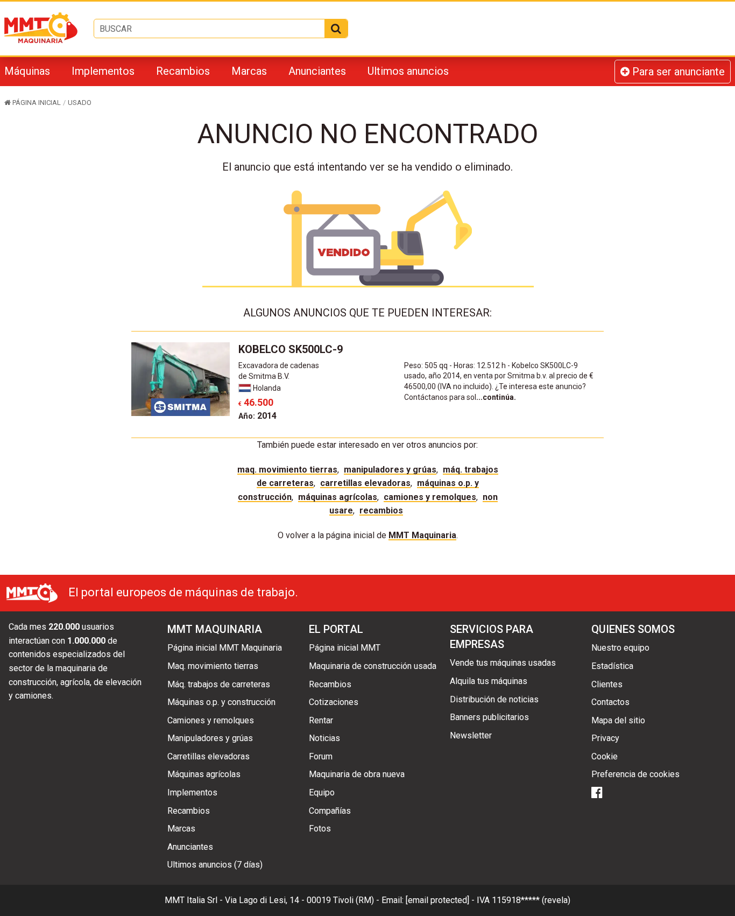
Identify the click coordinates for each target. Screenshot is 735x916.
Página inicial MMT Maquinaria (224, 648)
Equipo (322, 792)
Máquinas (27, 71)
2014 (257, 416)
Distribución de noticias (494, 699)
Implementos (103, 71)
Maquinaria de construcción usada (372, 666)
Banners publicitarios (489, 717)
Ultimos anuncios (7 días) (215, 864)
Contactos (610, 702)
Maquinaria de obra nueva (357, 774)
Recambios (183, 71)
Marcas (249, 71)
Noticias (324, 738)
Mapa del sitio (618, 720)
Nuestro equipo (620, 648)
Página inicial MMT (344, 648)
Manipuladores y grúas (390, 469)
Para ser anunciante (677, 71)
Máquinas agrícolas (337, 497)
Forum (321, 756)
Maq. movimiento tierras (287, 469)
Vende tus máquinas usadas (503, 663)
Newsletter (471, 735)
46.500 (255, 402)
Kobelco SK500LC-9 (290, 349)
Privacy (605, 738)
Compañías (330, 811)
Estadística (612, 666)
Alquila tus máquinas (488, 681)
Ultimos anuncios (408, 71)
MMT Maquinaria (422, 535)
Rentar (321, 720)
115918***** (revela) (531, 900)
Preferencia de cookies (635, 774)
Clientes (607, 684)
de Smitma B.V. (263, 376)
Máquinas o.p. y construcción (221, 702)
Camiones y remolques (430, 497)
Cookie (604, 756)
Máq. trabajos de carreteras (218, 684)
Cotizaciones (333, 702)
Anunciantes (317, 71)
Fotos (320, 828)
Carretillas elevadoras (365, 483)
